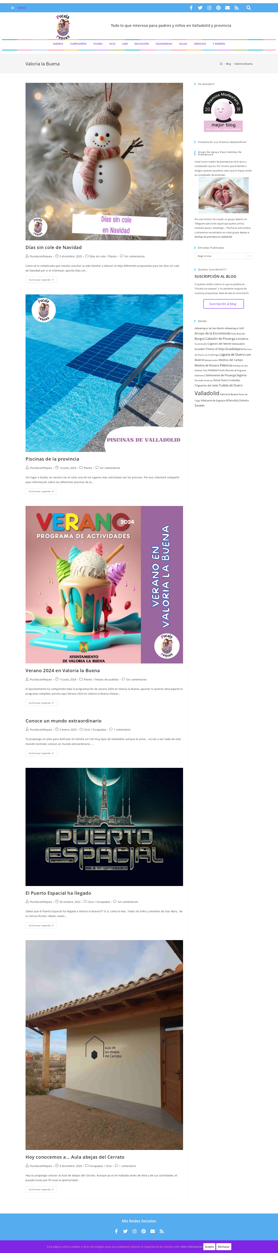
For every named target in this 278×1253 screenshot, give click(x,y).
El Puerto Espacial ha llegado (58, 893)
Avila (233, 333)
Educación (141, 43)
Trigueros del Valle (206, 385)
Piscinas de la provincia (52, 459)
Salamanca (200, 375)
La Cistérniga (212, 354)
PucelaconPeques (41, 256)
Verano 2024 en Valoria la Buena (63, 670)
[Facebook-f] (191, 7)
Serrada (199, 380)
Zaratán (200, 405)
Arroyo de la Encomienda (213, 333)
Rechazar (224, 1246)
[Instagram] (209, 7)
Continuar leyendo (43, 279)
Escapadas (99, 729)
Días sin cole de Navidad (54, 247)
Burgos (200, 339)
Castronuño (201, 343)
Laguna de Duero (232, 354)
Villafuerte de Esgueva (213, 400)
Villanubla (232, 400)
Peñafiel (212, 370)
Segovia (241, 375)
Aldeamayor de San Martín (209, 328)
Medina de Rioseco (207, 365)
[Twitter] (200, 7)
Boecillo (241, 333)
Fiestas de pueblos (107, 679)
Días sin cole (98, 256)
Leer (125, 43)
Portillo (221, 370)
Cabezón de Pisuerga (220, 339)
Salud (183, 43)
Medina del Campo (231, 360)
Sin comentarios (134, 256)
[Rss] (236, 7)
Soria (216, 380)
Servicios (200, 43)
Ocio (112, 43)
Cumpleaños (78, 43)
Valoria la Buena (229, 394)
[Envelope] (227, 7)
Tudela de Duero (231, 385)
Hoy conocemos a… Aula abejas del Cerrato (75, 1157)
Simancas (208, 380)
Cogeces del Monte (219, 343)
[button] (248, 8)
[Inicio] (221, 63)
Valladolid (207, 393)
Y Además (219, 43)
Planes (98, 43)
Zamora (244, 400)
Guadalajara (234, 349)
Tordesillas (234, 380)
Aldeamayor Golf (234, 328)
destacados (238, 343)
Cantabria (242, 339)
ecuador (200, 349)
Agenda (58, 43)
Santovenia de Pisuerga (221, 375)
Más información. (192, 1246)
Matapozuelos (211, 360)
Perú (205, 370)
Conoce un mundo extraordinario (64, 721)
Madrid (199, 360)
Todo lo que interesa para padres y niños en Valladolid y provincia (171, 25)
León (248, 354)
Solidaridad (164, 43)
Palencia (226, 365)
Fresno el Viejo (215, 349)
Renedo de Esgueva (236, 370)
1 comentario (122, 729)
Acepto (209, 1246)
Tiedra (224, 380)
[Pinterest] (218, 7)
